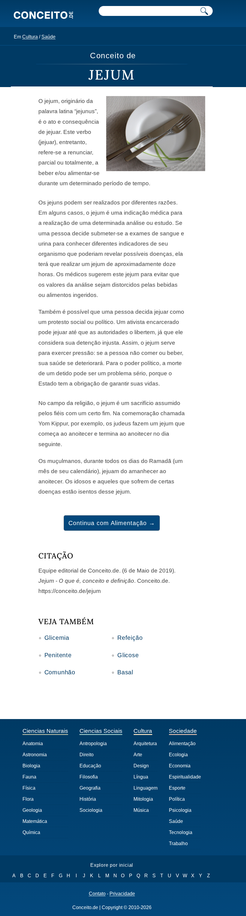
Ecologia (178, 754)
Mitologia (143, 799)
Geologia (32, 810)
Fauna (29, 776)
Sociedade (183, 731)
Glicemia (56, 637)
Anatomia (32, 743)
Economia (179, 765)
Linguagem (146, 788)
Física (28, 788)
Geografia (90, 788)
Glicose (128, 655)
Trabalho (178, 843)
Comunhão (59, 672)
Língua (141, 776)
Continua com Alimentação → (111, 523)
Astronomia (34, 754)
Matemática (34, 821)
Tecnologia (180, 832)
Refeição (129, 637)
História (88, 799)
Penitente (58, 655)
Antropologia (93, 743)
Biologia (31, 765)
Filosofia (89, 776)
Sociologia (91, 810)
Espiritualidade (185, 776)
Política (177, 799)
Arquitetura (145, 743)
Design (141, 765)
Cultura (30, 36)
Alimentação (182, 743)
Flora (28, 799)
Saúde (48, 36)
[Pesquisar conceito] (204, 11)
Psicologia (180, 810)
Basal (125, 672)
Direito (87, 754)
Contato (97, 893)
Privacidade (122, 893)
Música (141, 810)
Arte (138, 754)
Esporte (177, 788)
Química (31, 832)
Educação (90, 765)
